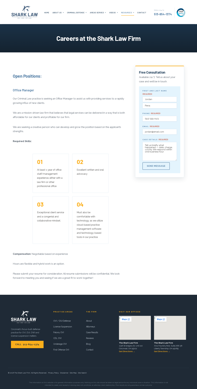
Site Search (82, 373)
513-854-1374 (163, 14)
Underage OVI (60, 344)
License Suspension (62, 326)
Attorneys (90, 326)
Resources (126, 12)
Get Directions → (127, 351)
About (89, 321)
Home (46, 12)
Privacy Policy (53, 373)
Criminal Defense (76, 12)
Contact (141, 12)
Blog (88, 344)
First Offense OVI (61, 350)
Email (150, 127)
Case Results (92, 332)
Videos (112, 12)
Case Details (155, 140)
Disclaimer (64, 373)
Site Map (73, 373)
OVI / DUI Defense (62, 321)
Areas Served (97, 12)
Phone (151, 114)
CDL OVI (57, 338)
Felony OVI (58, 332)
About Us (57, 12)
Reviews (90, 338)
